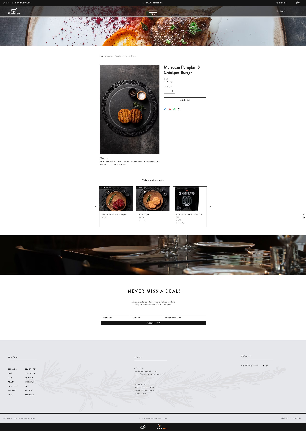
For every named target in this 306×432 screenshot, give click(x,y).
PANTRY (10, 395)
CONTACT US (29, 395)
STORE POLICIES (30, 373)
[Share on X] (179, 109)
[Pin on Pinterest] (169, 109)
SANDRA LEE (31, 418)
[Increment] (173, 91)
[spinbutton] (169, 91)
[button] (298, 2)
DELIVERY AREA (30, 369)
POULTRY (11, 382)
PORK (10, 378)
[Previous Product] (95, 206)
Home (102, 56)
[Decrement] (166, 91)
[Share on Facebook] (165, 109)
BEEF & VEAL (12, 369)
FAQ (26, 386)
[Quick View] (190, 199)
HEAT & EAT (12, 391)
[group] (153, 206)
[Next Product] (210, 206)
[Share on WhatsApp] (174, 109)
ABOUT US (28, 391)
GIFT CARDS (29, 378)
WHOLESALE (29, 382)
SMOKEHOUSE (13, 386)
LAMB (10, 373)
